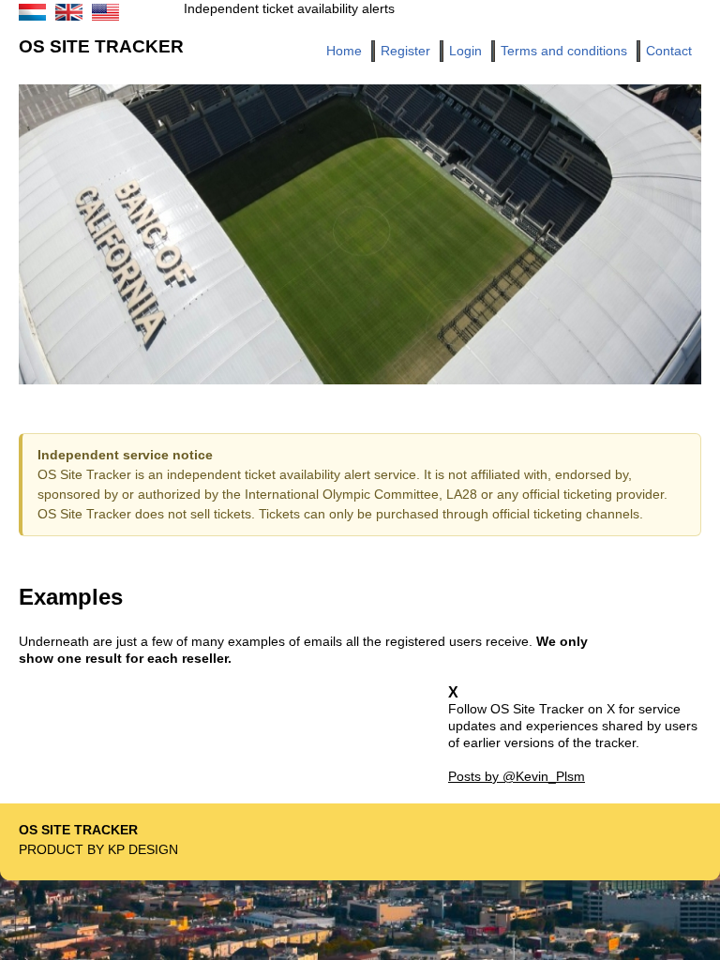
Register (405, 50)
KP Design (143, 849)
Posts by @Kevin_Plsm (516, 776)
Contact (669, 50)
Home (344, 50)
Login (465, 50)
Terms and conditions (564, 50)
